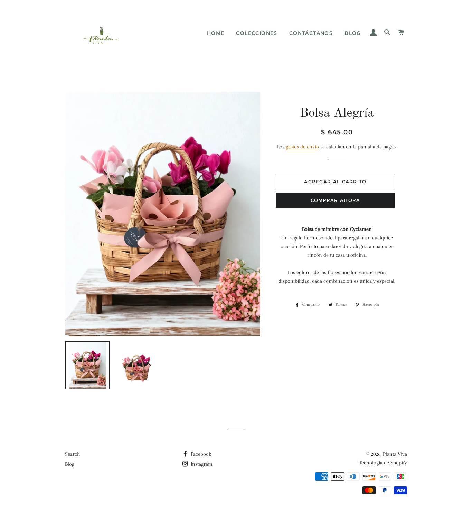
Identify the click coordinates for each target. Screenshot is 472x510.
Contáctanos (311, 33)
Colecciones (256, 33)
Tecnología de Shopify (383, 463)
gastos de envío (302, 147)
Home (216, 33)
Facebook (200, 454)
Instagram (201, 464)
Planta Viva (395, 454)
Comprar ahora (335, 200)
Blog (352, 33)
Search (72, 454)
